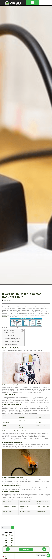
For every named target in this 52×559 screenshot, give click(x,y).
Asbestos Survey (7, 501)
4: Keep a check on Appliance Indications (14, 338)
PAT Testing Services (8, 425)
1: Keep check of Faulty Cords (12, 333)
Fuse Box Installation (40, 511)
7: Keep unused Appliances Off (12, 342)
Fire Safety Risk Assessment (42, 506)
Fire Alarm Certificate (25, 511)
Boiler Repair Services (25, 501)
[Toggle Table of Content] (21, 330)
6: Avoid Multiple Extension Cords (13, 341)
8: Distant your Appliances (11, 344)
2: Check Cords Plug (10, 335)
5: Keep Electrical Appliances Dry (13, 339)
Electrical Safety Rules (9, 332)
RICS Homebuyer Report (41, 425)
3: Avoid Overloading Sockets (12, 336)
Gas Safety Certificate (8, 416)
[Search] (12, 527)
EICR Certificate (23, 420)
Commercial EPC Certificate (9, 506)
